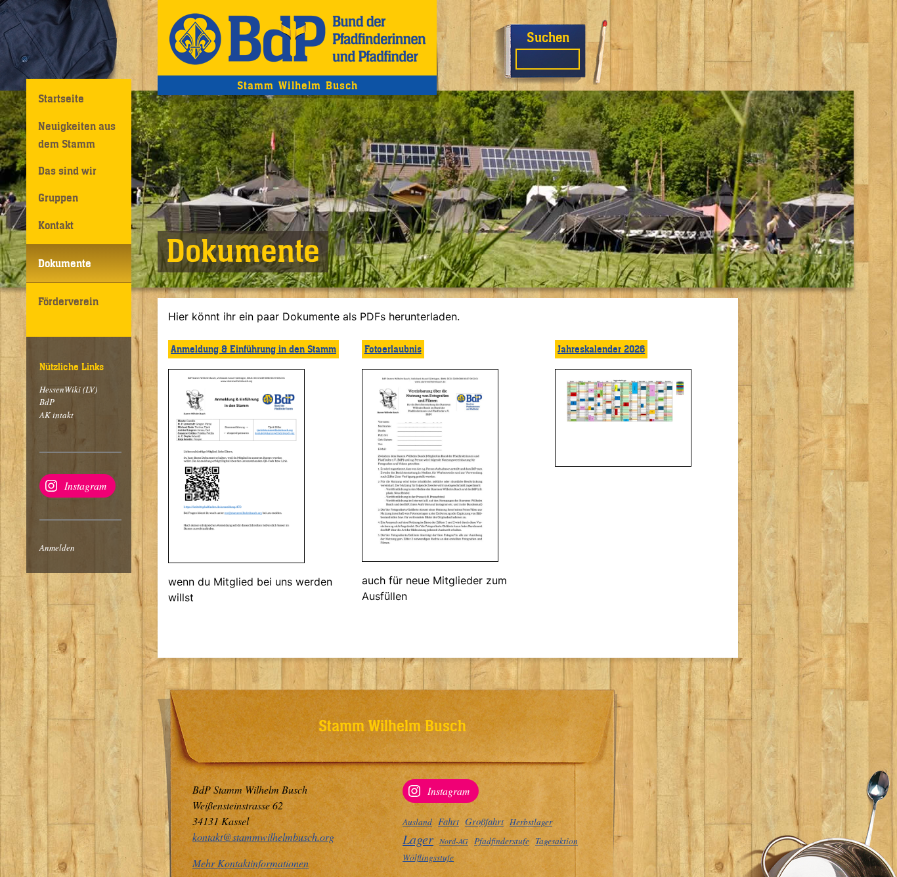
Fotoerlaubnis (393, 349)
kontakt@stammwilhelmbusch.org (263, 837)
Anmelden (57, 547)
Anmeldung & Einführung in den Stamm (253, 349)
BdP (47, 402)
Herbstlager (531, 822)
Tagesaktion (556, 841)
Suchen (548, 37)
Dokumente (64, 263)
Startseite (61, 98)
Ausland (417, 822)
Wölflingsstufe (428, 857)
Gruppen (58, 197)
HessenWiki (60, 389)
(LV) (89, 389)
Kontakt (56, 225)
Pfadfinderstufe (501, 841)
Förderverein (68, 301)
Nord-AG (453, 841)
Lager (418, 838)
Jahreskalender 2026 (601, 349)
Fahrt (448, 821)
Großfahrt (484, 821)
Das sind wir (67, 170)
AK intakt (56, 415)
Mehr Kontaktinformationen (250, 863)
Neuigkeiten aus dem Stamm (77, 134)
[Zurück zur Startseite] (297, 37)
